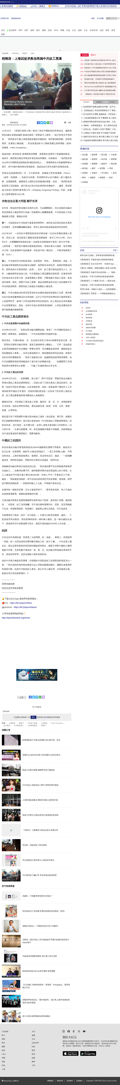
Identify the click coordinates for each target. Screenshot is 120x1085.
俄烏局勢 (89, 324)
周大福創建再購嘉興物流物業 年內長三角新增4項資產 (101, 75)
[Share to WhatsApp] (48, 122)
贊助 (93, 18)
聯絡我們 (60, 1081)
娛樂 (3, 34)
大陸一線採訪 (91, 337)
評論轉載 (5, 53)
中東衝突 (89, 321)
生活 (74, 30)
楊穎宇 (104, 164)
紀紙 (101, 30)
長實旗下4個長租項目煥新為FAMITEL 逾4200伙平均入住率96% (101, 60)
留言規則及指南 (6, 711)
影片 (3, 1035)
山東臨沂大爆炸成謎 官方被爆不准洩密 (99, 133)
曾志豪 (85, 155)
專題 (3, 1062)
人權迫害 (12, 723)
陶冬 (84, 177)
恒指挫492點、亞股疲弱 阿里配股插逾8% (99, 79)
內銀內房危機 (91, 327)
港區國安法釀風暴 (92, 334)
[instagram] (63, 1031)
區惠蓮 (85, 182)
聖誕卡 (21, 723)
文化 (86, 30)
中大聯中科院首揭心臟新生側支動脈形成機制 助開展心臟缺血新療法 (100, 90)
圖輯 (33, 1062)
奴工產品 (7, 725)
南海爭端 (89, 318)
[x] (79, 1031)
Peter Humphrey (57, 723)
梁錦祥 (94, 159)
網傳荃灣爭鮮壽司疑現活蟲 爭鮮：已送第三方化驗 (100, 122)
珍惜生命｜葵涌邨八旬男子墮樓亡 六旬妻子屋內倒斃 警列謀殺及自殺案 (100, 129)
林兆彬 (85, 168)
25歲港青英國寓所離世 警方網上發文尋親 (100, 140)
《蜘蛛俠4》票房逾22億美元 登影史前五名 (99, 94)
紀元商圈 (100, 18)
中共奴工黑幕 (32, 723)
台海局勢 (89, 314)
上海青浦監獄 (32, 725)
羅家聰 (114, 159)
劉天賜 (104, 155)
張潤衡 (102, 168)
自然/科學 (94, 30)
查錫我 (102, 177)
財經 (50, 30)
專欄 (62, 30)
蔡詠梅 (114, 164)
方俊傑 (114, 155)
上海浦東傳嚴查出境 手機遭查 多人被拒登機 (100, 118)
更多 (111, 177)
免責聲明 (70, 1081)
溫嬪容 (93, 177)
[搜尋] (119, 18)
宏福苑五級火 (91, 344)
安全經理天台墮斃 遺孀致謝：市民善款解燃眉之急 (100, 114)
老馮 (115, 173)
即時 (20, 30)
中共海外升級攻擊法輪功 (95, 341)
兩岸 (38, 30)
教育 (113, 30)
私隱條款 (79, 1081)
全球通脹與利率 (91, 311)
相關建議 (50, 1081)
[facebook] (68, 1031)
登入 (33, 717)
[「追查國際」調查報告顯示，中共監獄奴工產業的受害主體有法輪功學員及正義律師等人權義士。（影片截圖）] (37, 86)
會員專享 (13, 30)
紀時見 (88, 308)
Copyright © (90, 1081)
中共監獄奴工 (19, 725)
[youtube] (84, 1031)
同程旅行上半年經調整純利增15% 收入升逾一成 (101, 68)
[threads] (74, 1031)
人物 (3, 1069)
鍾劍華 (94, 155)
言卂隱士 (105, 173)
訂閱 (47, 717)
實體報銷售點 (16, 18)
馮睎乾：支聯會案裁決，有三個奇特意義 (100, 125)
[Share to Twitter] (41, 122)
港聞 (32, 30)
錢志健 (85, 159)
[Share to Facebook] (38, 122)
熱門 (26, 30)
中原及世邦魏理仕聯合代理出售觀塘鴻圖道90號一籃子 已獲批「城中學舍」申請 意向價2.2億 (100, 72)
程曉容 (24, 53)
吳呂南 (104, 159)
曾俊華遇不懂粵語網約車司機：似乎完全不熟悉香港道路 (100, 107)
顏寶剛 (94, 164)
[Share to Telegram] (44, 122)
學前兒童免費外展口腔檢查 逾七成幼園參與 (100, 83)
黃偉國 (85, 164)
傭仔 (94, 168)
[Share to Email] (51, 122)
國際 (44, 30)
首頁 (3, 30)
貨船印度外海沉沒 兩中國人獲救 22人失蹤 (100, 137)
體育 (107, 30)
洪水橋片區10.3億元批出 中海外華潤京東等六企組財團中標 (101, 64)
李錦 (111, 168)
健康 (80, 30)
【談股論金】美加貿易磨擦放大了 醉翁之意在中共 (100, 110)
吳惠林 (85, 173)
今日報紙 (5, 1031)
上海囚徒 (44, 723)
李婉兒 (94, 173)
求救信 (43, 725)
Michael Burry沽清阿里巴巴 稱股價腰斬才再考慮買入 (101, 87)
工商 (33, 1065)
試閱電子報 (4, 18)
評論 (68, 30)
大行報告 (89, 331)
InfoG (56, 30)
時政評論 (15, 53)
